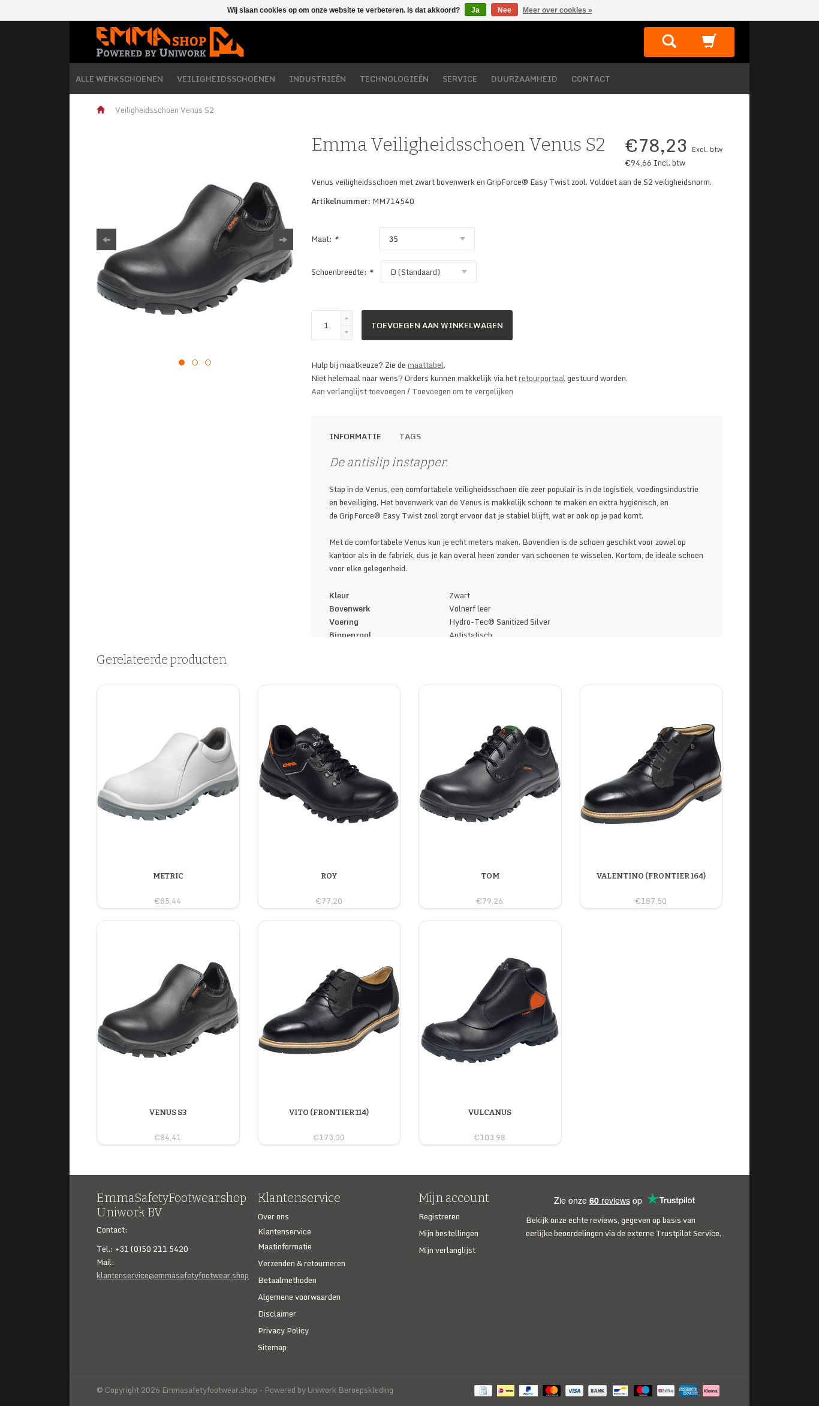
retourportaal (542, 378)
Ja (475, 10)
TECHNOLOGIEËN (394, 78)
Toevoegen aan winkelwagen (437, 325)
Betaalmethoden (287, 1280)
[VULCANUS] (489, 1124)
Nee (504, 10)
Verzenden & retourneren (301, 1263)
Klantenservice (284, 1231)
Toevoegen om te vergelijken (462, 391)
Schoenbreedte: (342, 271)
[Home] (101, 109)
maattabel (426, 364)
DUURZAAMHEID (524, 78)
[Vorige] (106, 239)
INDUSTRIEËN (317, 78)
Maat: (324, 238)
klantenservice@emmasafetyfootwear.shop (173, 1275)
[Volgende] (283, 239)
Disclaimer (277, 1313)
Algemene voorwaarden (299, 1296)
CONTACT (590, 78)
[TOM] (490, 887)
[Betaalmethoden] (485, 1389)
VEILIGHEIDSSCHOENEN (226, 78)
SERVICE (459, 78)
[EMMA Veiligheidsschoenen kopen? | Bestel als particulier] (170, 40)
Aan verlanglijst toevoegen (359, 391)
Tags (410, 436)
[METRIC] (168, 887)
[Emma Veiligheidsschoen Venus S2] (195, 248)
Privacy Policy (283, 1330)
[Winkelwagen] (709, 44)
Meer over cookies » (557, 10)
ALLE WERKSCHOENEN (119, 78)
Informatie (355, 436)
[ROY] (329, 887)
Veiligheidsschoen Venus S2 (164, 109)
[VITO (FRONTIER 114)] (329, 1124)
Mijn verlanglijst (446, 1250)
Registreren (439, 1216)
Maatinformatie (285, 1246)
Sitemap (272, 1347)
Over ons (273, 1216)
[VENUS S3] (167, 1124)
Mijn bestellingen (448, 1233)
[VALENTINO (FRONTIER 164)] (651, 887)
